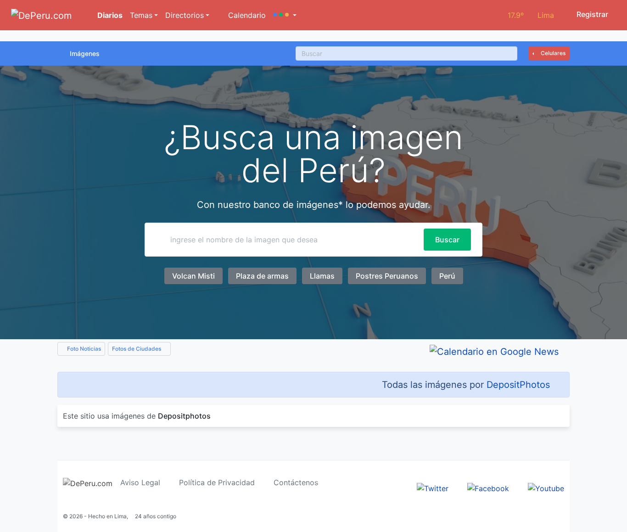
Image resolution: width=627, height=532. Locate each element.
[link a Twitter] (432, 487)
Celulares (552, 53)
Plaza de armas (262, 275)
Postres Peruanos (387, 275)
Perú (447, 275)
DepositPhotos (518, 384)
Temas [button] (141, 15)
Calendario (246, 15)
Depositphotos (184, 415)
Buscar (447, 239)
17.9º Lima (531, 15)
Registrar (591, 14)
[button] (284, 15)
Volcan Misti (193, 275)
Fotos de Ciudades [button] (137, 348)
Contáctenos (296, 482)
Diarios (109, 15)
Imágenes (85, 53)
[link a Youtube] (546, 487)
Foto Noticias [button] (83, 348)
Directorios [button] (184, 15)
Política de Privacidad (217, 482)
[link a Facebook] (488, 487)
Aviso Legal (140, 482)
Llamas (322, 275)
